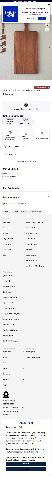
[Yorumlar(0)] (26, 197)
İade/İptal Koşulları (32, 233)
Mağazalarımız (8, 239)
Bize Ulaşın (6, 415)
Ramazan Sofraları (9, 325)
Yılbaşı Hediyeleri (8, 308)
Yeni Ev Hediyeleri (9, 286)
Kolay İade (29, 250)
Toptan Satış (7, 250)
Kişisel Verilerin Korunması (35, 222)
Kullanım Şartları (31, 228)
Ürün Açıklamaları (11, 188)
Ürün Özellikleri (10, 169)
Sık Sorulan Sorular (32, 244)
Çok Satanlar (7, 292)
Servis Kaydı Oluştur (32, 260)
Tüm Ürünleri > (26, 161)
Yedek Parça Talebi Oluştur (35, 266)
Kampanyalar (30, 352)
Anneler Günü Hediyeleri (11, 330)
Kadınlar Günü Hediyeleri (11, 319)
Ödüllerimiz (7, 228)
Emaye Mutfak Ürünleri (10, 297)
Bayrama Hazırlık (8, 335)
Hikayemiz (6, 222)
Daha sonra (31, 18)
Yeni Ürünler (7, 281)
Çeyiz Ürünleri (7, 276)
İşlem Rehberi (30, 239)
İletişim (5, 233)
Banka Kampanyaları (33, 357)
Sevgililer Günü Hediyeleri (11, 314)
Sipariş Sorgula (31, 255)
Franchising (7, 244)
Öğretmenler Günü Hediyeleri (12, 303)
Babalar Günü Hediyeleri (11, 341)
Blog (4, 255)
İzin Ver (42, 18)
